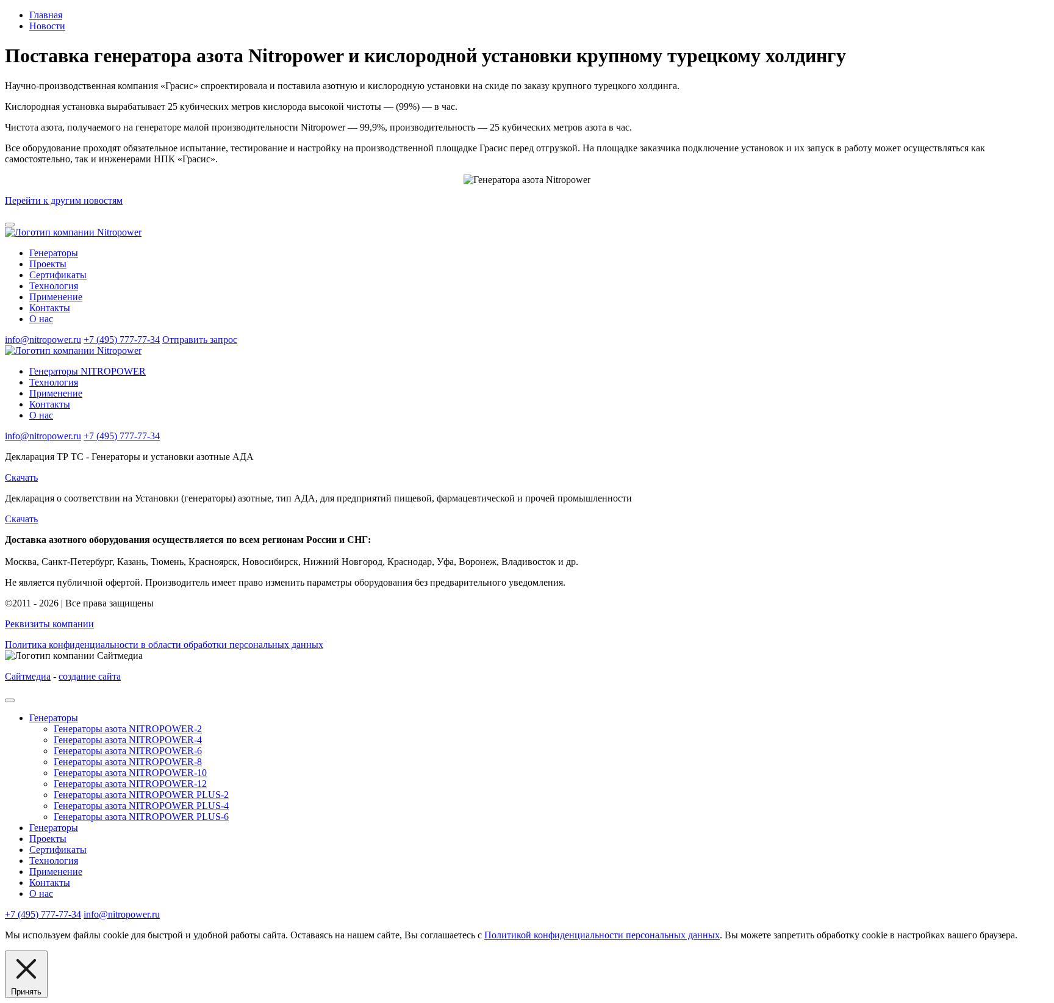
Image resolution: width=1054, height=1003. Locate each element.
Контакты (49, 308)
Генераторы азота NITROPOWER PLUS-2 (141, 794)
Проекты (47, 264)
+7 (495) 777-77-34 (122, 339)
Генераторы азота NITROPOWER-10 (130, 773)
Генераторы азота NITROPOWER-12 (130, 783)
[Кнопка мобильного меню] (10, 224)
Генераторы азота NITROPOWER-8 (128, 762)
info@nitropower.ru (43, 339)
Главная (45, 15)
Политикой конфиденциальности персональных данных (602, 935)
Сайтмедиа (28, 676)
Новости (47, 26)
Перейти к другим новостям (64, 200)
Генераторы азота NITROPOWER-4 (128, 740)
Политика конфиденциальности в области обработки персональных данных (164, 644)
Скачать (21, 477)
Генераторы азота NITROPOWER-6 (128, 751)
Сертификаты (58, 275)
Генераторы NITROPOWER (87, 371)
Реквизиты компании (49, 624)
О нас (41, 319)
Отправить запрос (199, 339)
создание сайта (90, 676)
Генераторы (53, 253)
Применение (55, 297)
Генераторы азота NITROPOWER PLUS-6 (141, 816)
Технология (53, 286)
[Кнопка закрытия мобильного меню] (10, 700)
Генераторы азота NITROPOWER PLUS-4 (141, 805)
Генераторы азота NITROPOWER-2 (128, 729)
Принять (26, 991)
